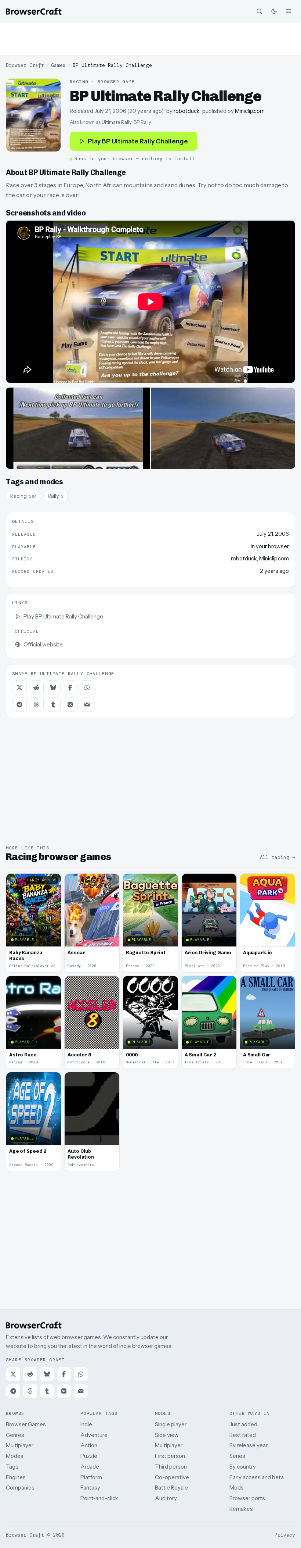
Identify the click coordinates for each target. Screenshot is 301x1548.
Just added (243, 1424)
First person (170, 1455)
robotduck (187, 110)
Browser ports (247, 1498)
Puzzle (88, 1455)
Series (237, 1455)
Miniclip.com (250, 110)
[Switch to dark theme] (273, 11)
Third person (171, 1466)
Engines (16, 1477)
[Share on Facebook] (70, 687)
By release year (248, 1445)
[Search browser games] (259, 11)
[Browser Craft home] (34, 11)
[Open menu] (288, 11)
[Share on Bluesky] (53, 687)
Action (88, 1445)
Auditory (166, 1498)
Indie (86, 1424)
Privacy (285, 1535)
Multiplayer (19, 1445)
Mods (236, 1487)
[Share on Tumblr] (53, 704)
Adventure (94, 1434)
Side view (167, 1434)
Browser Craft (25, 65)
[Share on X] (19, 687)
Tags (12, 1466)
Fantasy (90, 1487)
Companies (20, 1487)
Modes (14, 1455)
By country (242, 1466)
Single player (170, 1424)
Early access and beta (256, 1477)
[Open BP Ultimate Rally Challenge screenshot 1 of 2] (78, 428)
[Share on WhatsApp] (87, 687)
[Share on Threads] (36, 704)
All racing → (277, 857)
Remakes (241, 1508)
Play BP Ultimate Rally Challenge (138, 141)
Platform (91, 1477)
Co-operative (172, 1477)
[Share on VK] (70, 704)
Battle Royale (171, 1487)
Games (58, 65)
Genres (15, 1434)
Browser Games (26, 1424)
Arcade (89, 1466)
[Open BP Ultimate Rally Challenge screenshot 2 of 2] (223, 428)
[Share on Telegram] (19, 704)
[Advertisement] (150, 39)
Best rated (242, 1434)
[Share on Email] (87, 704)
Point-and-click (99, 1498)
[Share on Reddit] (36, 687)
